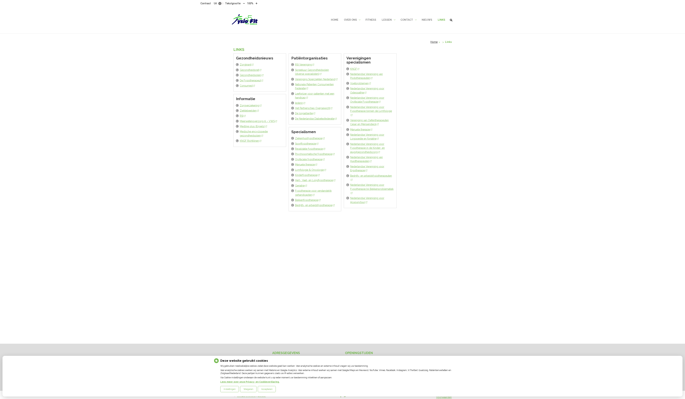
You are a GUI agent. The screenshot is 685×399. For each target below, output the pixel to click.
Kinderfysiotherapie (306, 175)
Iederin (299, 103)
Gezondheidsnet (249, 70)
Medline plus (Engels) (252, 126)
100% (250, 3)
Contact (406, 19)
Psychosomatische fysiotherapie (313, 154)
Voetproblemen (359, 83)
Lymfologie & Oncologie (309, 169)
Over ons (350, 19)
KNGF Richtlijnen (249, 140)
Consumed (246, 85)
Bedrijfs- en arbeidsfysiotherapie (313, 205)
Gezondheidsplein (250, 75)
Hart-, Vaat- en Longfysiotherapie (314, 180)
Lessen (387, 19)
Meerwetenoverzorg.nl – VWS (257, 121)
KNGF (353, 68)
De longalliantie (304, 113)
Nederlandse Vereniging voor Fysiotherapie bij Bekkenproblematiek (372, 186)
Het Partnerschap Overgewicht (312, 108)
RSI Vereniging (303, 64)
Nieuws (427, 19)
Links (441, 19)
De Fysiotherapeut (250, 80)
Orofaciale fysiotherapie (308, 159)
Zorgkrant (245, 64)
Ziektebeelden (248, 110)
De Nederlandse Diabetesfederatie (314, 118)
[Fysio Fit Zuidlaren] (245, 19)
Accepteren (267, 389)
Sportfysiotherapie (305, 143)
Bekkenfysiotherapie (306, 200)
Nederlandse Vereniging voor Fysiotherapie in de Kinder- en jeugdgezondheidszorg (367, 148)
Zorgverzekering (249, 105)
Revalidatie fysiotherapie (309, 148)
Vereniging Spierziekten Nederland (315, 79)
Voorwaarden (444, 397)
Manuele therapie (305, 164)
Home (334, 19)
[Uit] (221, 3)
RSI (241, 115)
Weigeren (248, 389)
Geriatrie (300, 185)
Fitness (371, 19)
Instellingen (230, 389)
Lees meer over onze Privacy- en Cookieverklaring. (249, 381)
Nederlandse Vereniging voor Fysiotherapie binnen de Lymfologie (371, 109)
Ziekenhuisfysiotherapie (308, 138)
